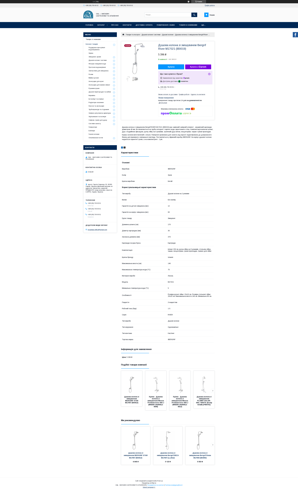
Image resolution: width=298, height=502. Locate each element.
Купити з (194, 67)
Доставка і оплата (144, 25)
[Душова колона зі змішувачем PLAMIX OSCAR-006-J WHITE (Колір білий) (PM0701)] (204, 382)
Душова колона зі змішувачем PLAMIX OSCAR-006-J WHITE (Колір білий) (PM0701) (204, 401)
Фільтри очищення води (97, 64)
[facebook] (122, 148)
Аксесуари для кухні (96, 81)
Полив (91, 74)
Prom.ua (160, 481)
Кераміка (92, 95)
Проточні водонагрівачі (97, 67)
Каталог (101, 25)
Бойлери (92, 131)
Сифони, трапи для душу (98, 120)
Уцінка (91, 53)
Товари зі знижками (188, 25)
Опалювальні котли (96, 138)
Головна (89, 25)
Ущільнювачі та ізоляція (97, 116)
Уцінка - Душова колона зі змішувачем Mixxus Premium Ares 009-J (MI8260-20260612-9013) (180, 402)
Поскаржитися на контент (155, 485)
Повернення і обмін (166, 25)
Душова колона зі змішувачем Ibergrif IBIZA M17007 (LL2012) (168, 455)
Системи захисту (95, 123)
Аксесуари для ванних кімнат (99, 85)
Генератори (93, 127)
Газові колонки (94, 134)
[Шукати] (194, 15)
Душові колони (167, 35)
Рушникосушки (94, 88)
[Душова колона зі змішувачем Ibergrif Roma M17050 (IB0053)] (200, 438)
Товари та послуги (133, 35)
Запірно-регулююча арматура (100, 113)
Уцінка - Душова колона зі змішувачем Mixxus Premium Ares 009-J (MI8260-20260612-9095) (155, 402)
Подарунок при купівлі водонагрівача (97, 48)
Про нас (115, 25)
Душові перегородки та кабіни (100, 92)
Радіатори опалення (96, 102)
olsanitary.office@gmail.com (97, 229)
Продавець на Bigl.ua (149, 483)
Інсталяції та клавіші (96, 99)
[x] (124, 148)
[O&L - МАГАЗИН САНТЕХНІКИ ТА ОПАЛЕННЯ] (88, 19)
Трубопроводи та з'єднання (99, 109)
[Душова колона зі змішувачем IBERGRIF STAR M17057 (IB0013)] (131, 382)
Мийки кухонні (94, 78)
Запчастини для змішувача (98, 71)
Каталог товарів (92, 44)
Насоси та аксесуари (96, 106)
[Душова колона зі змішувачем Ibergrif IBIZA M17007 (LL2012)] (167, 438)
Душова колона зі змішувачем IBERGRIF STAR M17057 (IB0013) (132, 400)
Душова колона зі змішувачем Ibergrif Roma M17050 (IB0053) (200, 455)
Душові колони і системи (151, 35)
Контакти (127, 25)
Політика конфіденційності (174, 485)
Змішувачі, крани (95, 57)
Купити (171, 67)
